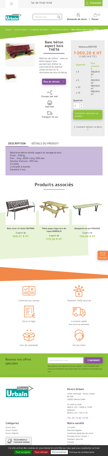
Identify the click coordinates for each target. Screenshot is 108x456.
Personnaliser (59, 452)
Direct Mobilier (12, 433)
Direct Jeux (11, 427)
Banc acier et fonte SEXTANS (20, 228)
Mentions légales (74, 430)
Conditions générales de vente (80, 433)
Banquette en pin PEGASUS (87, 228)
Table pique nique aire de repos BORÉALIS (54, 230)
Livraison (71, 427)
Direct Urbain (11, 430)
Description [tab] (17, 143)
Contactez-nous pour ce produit (86, 115)
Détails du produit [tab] (45, 143)
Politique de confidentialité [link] (81, 452)
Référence (83, 46)
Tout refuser (41, 452)
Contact (70, 442)
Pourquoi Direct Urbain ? (78, 436)
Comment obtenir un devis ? (89, 128)
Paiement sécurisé (75, 439)
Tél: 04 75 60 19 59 (41, 2)
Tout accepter (23, 452)
